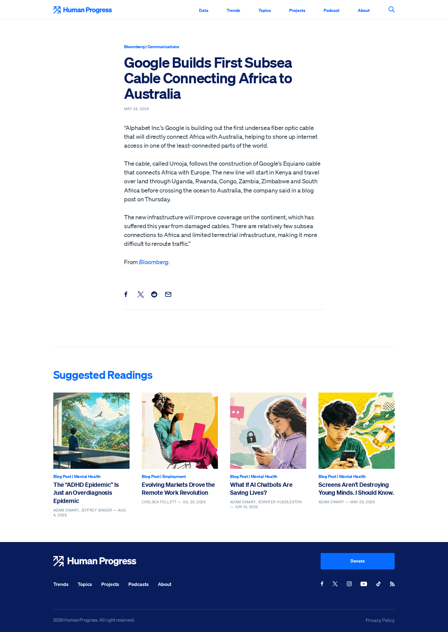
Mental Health (87, 476)
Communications (163, 46)
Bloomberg (134, 46)
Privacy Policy (380, 620)
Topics (264, 10)
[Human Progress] (187, 561)
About (364, 10)
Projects (297, 10)
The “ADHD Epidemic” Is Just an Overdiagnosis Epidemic (86, 493)
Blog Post (62, 476)
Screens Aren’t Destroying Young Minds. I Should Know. (356, 488)
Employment (174, 476)
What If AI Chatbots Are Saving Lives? (261, 488)
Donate (357, 561)
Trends (233, 10)
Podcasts (138, 584)
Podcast (332, 10)
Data (203, 10)
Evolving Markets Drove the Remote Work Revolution (178, 488)
